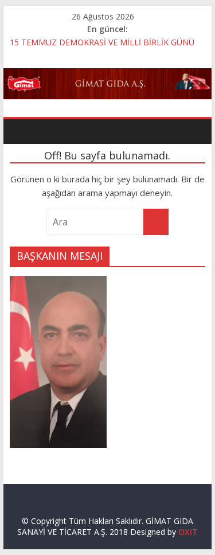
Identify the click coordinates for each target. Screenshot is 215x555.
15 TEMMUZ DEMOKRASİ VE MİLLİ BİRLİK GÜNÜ (102, 42)
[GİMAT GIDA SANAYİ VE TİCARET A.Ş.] (107, 75)
